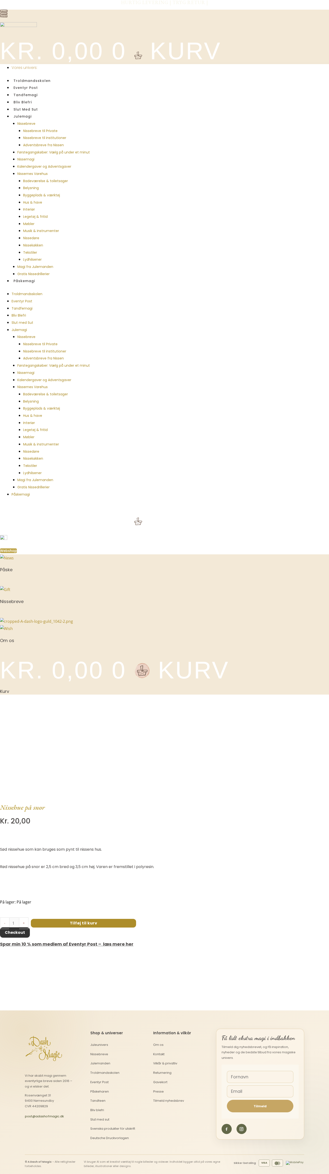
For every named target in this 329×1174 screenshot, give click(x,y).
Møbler (28, 223)
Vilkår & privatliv (165, 1063)
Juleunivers (99, 1045)
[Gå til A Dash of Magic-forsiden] (43, 1047)
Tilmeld (260, 1106)
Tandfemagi (25, 95)
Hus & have (32, 202)
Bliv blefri (97, 1110)
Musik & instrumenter (41, 230)
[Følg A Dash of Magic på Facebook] (227, 1129)
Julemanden (100, 1063)
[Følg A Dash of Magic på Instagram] (242, 1129)
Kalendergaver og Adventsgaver (44, 166)
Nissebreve (26, 123)
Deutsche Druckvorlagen (109, 1138)
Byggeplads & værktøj (41, 195)
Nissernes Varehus (32, 173)
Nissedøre (31, 238)
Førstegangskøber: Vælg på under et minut (53, 152)
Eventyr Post (25, 87)
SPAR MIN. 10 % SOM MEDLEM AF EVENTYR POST (164, 7)
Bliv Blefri (22, 102)
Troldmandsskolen (32, 80)
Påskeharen (99, 1091)
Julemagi (22, 116)
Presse (158, 1091)
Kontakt (158, 1054)
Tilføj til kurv (83, 923)
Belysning (31, 188)
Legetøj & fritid (35, 216)
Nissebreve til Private (40, 130)
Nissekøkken (33, 245)
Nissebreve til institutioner (44, 137)
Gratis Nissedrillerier (33, 274)
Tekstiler (30, 252)
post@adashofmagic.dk (44, 1116)
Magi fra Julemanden (35, 266)
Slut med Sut (25, 109)
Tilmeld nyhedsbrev (168, 1101)
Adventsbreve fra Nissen (43, 145)
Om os (158, 1045)
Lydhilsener (32, 259)
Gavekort (160, 1082)
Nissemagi (25, 159)
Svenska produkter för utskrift (112, 1129)
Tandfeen (97, 1101)
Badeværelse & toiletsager (45, 181)
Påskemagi (24, 281)
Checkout (15, 932)
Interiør (29, 209)
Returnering (162, 1073)
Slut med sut (99, 1119)
